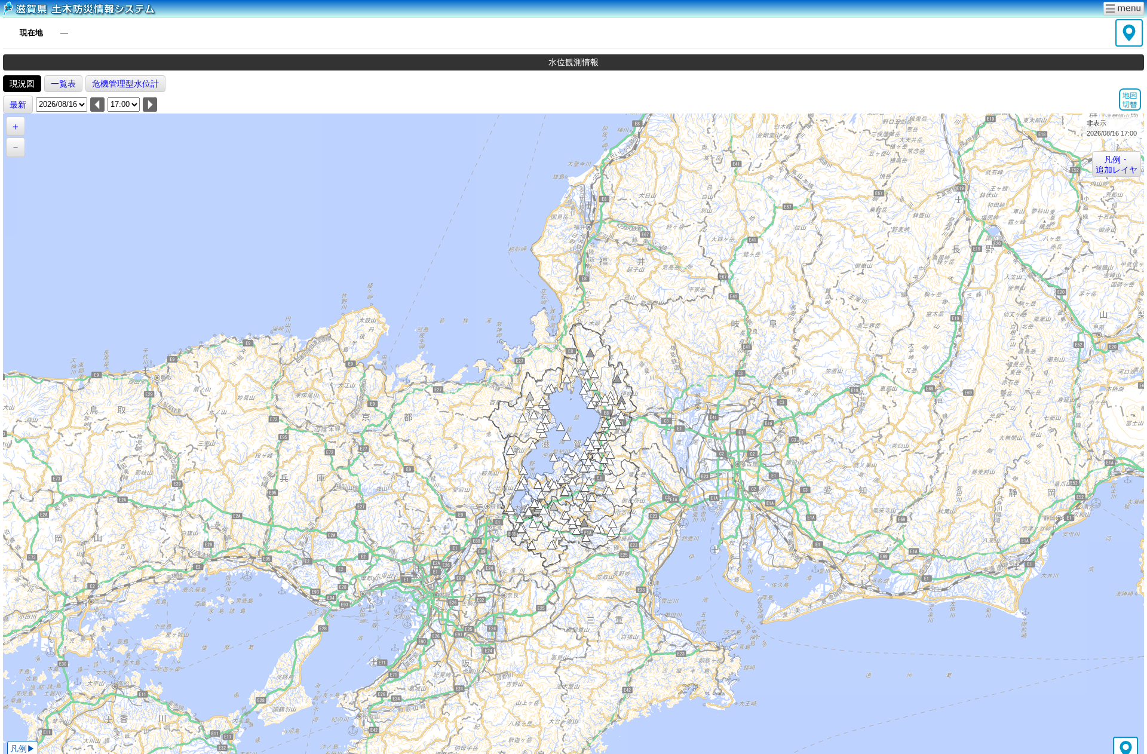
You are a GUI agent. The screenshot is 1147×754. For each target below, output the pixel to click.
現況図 (22, 83)
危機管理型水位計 (125, 83)
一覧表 (63, 83)
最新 (18, 104)
